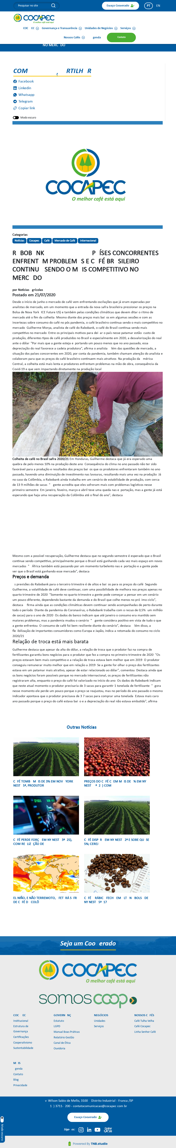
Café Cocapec (142, 1026)
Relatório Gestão (64, 1037)
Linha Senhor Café (145, 1032)
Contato (18, 1074)
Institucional (20, 1021)
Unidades (99, 1021)
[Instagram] (81, 1129)
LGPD (57, 1026)
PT (148, 6)
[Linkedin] (89, 1129)
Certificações (21, 1037)
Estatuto (59, 1021)
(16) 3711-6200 (60, 1106)
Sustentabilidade (23, 1048)
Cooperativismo (22, 1042)
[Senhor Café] (108, 1129)
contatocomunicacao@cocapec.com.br (100, 1106)
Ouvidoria (59, 1048)
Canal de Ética (62, 1043)
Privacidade (20, 1085)
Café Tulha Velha (144, 1021)
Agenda (18, 1068)
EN (158, 6)
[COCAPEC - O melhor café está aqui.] (34, 18)
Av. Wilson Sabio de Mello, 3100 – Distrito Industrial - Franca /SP (88, 1101)
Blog (16, 1079)
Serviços (99, 1026)
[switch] (16, 117)
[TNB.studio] (88, 1143)
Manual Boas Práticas (67, 1032)
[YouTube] (97, 1129)
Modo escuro (28, 117)
